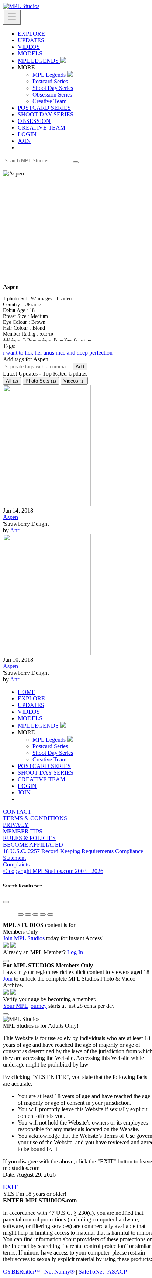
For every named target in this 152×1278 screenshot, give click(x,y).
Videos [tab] (74, 381)
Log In (75, 952)
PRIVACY (16, 825)
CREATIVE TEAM (41, 127)
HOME (26, 692)
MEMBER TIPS (22, 831)
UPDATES (31, 40)
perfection (101, 353)
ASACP (117, 1271)
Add (80, 366)
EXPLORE (31, 33)
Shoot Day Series (52, 88)
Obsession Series (52, 94)
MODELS (30, 53)
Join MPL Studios (24, 938)
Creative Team (49, 101)
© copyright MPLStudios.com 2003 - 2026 (53, 871)
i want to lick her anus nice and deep (45, 353)
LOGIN (27, 134)
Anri (15, 530)
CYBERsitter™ (21, 1271)
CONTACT (17, 811)
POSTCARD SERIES (44, 108)
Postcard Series (50, 81)
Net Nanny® (59, 1271)
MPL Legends (49, 75)
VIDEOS (29, 47)
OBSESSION (34, 121)
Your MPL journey (25, 1006)
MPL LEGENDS (39, 61)
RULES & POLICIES (29, 838)
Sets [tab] (40, 381)
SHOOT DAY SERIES (45, 114)
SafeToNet (91, 1271)
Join (8, 978)
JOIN (24, 141)
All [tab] (12, 381)
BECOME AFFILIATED (33, 844)
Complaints (16, 864)
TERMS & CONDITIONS (35, 818)
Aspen (10, 517)
